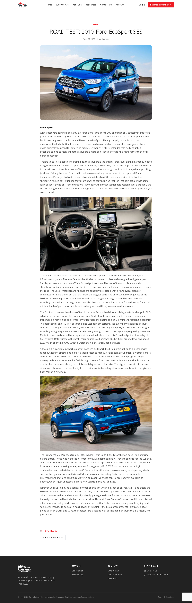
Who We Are (62, 4)
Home (49, 4)
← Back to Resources (53, 537)
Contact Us (106, 4)
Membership (77, 574)
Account (120, 4)
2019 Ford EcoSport (50, 531)
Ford (96, 24)
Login (142, 4)
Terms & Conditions (166, 597)
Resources (91, 4)
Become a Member (159, 4)
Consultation (77, 570)
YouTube (77, 4)
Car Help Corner (115, 574)
